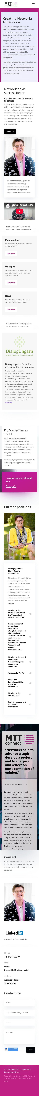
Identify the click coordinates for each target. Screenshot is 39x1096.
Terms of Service (27, 1078)
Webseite (8, 403)
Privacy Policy (13, 1078)
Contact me (10, 131)
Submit (30, 1050)
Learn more (11, 253)
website (11, 603)
